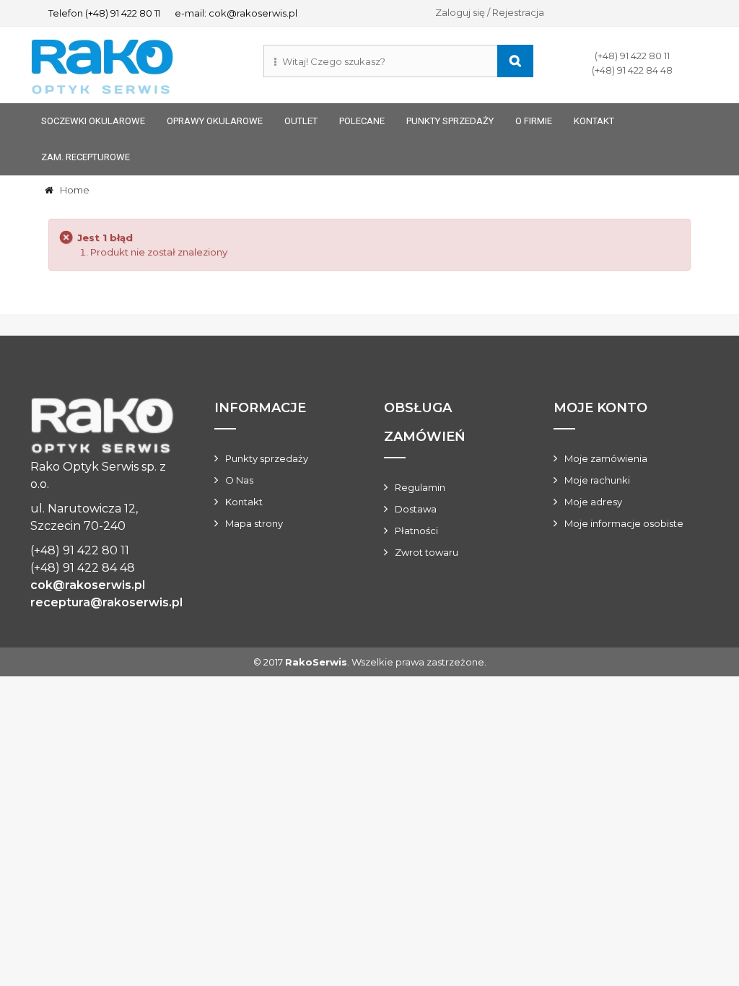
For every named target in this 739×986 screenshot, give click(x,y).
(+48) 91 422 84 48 (632, 70)
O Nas (239, 480)
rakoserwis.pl (102, 427)
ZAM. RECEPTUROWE (85, 157)
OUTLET (301, 120)
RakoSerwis (316, 662)
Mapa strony (254, 523)
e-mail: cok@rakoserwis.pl (236, 13)
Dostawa (416, 509)
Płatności (416, 530)
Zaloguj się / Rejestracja (489, 12)
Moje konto (600, 408)
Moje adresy (593, 501)
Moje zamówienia (605, 458)
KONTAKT (594, 120)
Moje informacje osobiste (623, 523)
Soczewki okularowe (93, 120)
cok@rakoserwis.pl (87, 585)
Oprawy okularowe (215, 120)
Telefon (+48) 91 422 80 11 (104, 13)
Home (71, 190)
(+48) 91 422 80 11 (632, 55)
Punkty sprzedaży (450, 120)
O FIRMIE (533, 120)
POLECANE (362, 120)
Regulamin (420, 487)
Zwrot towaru (426, 552)
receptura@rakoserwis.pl (106, 602)
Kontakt (244, 501)
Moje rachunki (597, 480)
